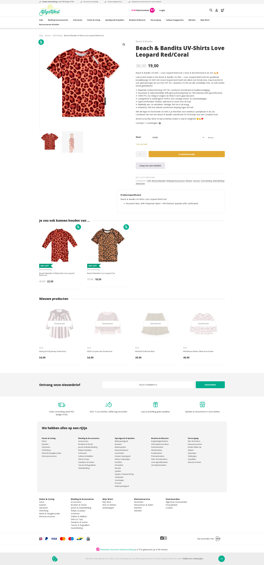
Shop (41, 35)
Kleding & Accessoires (58, 20)
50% (149, 180)
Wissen (211, 138)
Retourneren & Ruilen (49, 24)
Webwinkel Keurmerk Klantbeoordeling (117, 549)
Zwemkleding (218, 180)
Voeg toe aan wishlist (150, 165)
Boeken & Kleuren (137, 20)
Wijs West (205, 20)
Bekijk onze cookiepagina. (193, 559)
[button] (123, 44)
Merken (192, 20)
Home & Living (93, 20)
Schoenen (77, 20)
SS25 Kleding (57, 35)
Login (162, 10)
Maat (138, 137)
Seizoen (48, 35)
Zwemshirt (140, 183)
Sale (41, 20)
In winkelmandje (187, 154)
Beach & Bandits (159, 180)
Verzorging (155, 20)
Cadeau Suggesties (175, 20)
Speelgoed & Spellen (114, 20)
